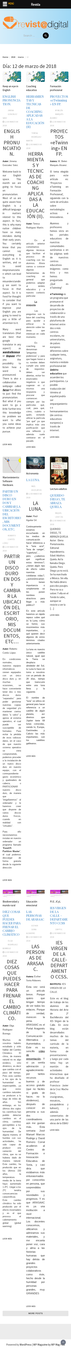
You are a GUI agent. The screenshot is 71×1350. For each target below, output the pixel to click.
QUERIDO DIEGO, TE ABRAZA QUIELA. (57, 501)
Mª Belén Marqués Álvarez (56, 114)
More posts (35, 1313)
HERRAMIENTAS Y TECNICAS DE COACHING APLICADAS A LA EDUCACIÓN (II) (35, 111)
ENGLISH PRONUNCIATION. (11, 100)
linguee (10, 355)
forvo (6, 389)
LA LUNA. (33, 480)
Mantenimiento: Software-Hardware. (11, 481)
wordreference (11, 352)
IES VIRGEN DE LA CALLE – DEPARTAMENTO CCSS (59, 915)
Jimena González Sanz (10, 114)
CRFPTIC (58, 929)
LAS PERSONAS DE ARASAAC (35, 915)
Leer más (7, 444)
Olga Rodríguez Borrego (10, 945)
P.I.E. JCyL (55, 901)
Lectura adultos (58, 489)
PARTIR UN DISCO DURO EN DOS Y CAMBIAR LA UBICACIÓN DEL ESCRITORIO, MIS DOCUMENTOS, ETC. (12, 510)
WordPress (26, 1344)
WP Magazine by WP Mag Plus (49, 1344)
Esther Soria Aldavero (32, 929)
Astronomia (32, 473)
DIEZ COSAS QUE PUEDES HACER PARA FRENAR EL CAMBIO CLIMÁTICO (12, 923)
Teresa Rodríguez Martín (33, 137)
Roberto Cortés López (9, 539)
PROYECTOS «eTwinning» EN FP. (59, 100)
